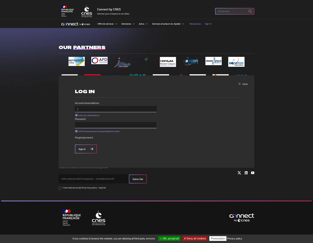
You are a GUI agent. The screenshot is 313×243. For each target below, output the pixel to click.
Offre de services (105, 23)
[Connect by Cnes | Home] (76, 24)
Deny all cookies (196, 238)
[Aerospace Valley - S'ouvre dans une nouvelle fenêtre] (76, 64)
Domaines (126, 23)
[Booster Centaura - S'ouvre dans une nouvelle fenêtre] (168, 65)
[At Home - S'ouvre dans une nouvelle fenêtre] (145, 60)
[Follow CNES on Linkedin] (246, 173)
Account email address (87, 103)
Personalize (218, 238)
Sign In (208, 23)
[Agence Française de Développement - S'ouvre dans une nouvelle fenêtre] (99, 62)
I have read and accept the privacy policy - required (84, 187)
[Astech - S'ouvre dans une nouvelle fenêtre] (122, 65)
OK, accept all (170, 238)
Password (80, 119)
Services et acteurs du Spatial (166, 23)
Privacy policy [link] (234, 238)
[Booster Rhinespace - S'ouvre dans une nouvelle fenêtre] (213, 63)
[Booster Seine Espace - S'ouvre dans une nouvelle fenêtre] (236, 64)
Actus (141, 23)
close (245, 84)
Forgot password (84, 137)
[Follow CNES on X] (239, 173)
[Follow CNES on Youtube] (252, 173)
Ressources (195, 23)
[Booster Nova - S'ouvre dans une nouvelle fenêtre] (191, 63)
